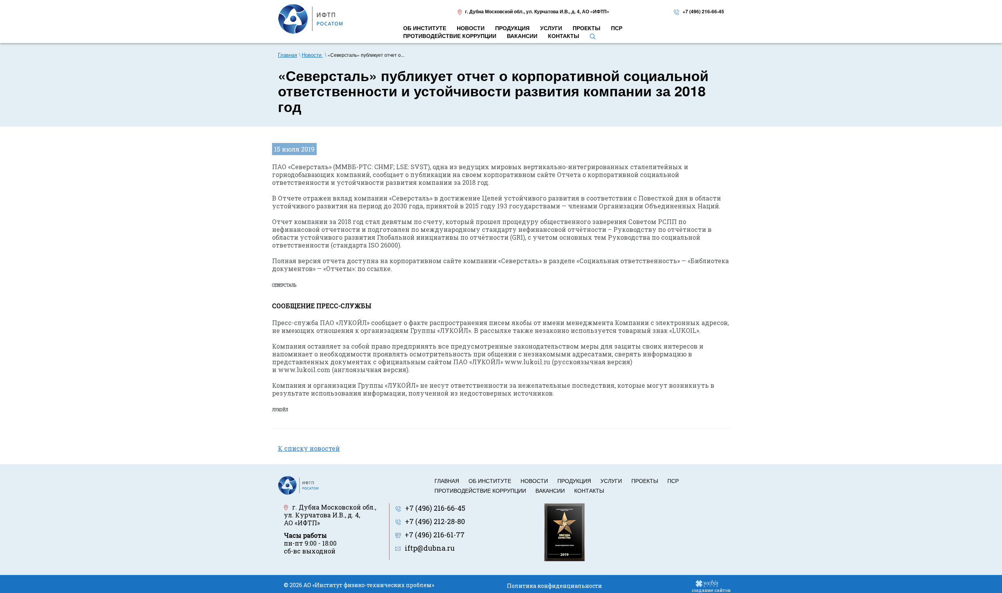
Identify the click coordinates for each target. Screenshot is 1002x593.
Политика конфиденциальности (554, 585)
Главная (446, 481)
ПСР (673, 481)
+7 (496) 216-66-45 (703, 11)
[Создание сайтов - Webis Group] (707, 583)
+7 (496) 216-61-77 (435, 534)
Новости (534, 481)
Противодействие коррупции (480, 490)
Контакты (589, 490)
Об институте (490, 481)
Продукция (574, 481)
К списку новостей (309, 448)
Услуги (611, 481)
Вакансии (550, 490)
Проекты (644, 481)
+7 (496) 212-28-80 (435, 521)
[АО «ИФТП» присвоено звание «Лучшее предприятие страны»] (564, 531)
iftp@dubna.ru (430, 548)
